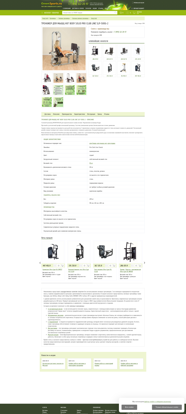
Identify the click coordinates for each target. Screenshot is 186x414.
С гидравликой (53, 322)
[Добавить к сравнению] (55, 265)
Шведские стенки (110, 412)
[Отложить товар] (58, 265)
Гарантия (88, 8)
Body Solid (45, 18)
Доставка (48, 114)
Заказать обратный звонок (96, 4)
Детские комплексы (111, 410)
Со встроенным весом (55, 309)
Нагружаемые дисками (55, 315)
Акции (95, 8)
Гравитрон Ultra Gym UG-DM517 (52, 269)
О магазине (64, 410)
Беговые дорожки (98, 410)
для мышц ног (102, 143)
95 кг (91, 163)
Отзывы (100, 8)
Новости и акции (48, 355)
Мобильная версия (139, 3)
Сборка (44, 412)
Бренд (100, 114)
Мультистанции (53, 335)
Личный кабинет (138, 8)
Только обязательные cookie (167, 407)
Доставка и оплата (78, 8)
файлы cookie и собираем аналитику (157, 402)
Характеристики (79, 114)
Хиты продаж (47, 238)
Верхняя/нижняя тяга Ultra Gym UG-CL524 (78, 270)
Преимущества (67, 114)
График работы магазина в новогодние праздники (77, 364)
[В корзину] (62, 265)
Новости (79, 410)
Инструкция (91, 114)
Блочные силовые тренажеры (80, 18)
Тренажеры (53, 18)
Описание (56, 114)
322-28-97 (78, 4)
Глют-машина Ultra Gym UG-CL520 (103, 270)
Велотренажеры (97, 412)
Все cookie (129, 407)
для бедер (92, 143)
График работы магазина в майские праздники (129, 364)
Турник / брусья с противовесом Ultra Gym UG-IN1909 (130, 270)
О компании (67, 8)
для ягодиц (111, 143)
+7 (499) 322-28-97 (119, 32)
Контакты (108, 8)
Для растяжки (52, 328)
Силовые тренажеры (64, 18)
